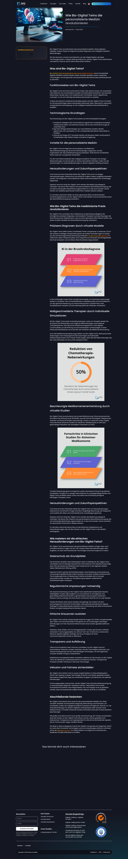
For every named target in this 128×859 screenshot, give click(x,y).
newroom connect (64, 730)
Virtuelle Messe (45, 819)
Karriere (19, 845)
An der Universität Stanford (98, 235)
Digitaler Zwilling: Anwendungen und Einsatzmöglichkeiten (75, 826)
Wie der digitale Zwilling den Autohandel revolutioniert (74, 836)
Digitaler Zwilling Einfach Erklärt (75, 822)
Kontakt (77, 3)
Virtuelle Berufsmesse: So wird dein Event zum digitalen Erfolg (75, 831)
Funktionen (43, 3)
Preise (71, 3)
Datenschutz (106, 852)
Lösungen (53, 3)
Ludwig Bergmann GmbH (49, 832)
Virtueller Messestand (47, 822)
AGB (100, 852)
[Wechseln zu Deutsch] (89, 4)
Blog (84, 3)
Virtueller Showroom (47, 816)
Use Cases (62, 3)
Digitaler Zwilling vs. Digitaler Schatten (74, 818)
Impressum (93, 852)
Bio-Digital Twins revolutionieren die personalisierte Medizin (72, 73)
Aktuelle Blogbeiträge (74, 814)
